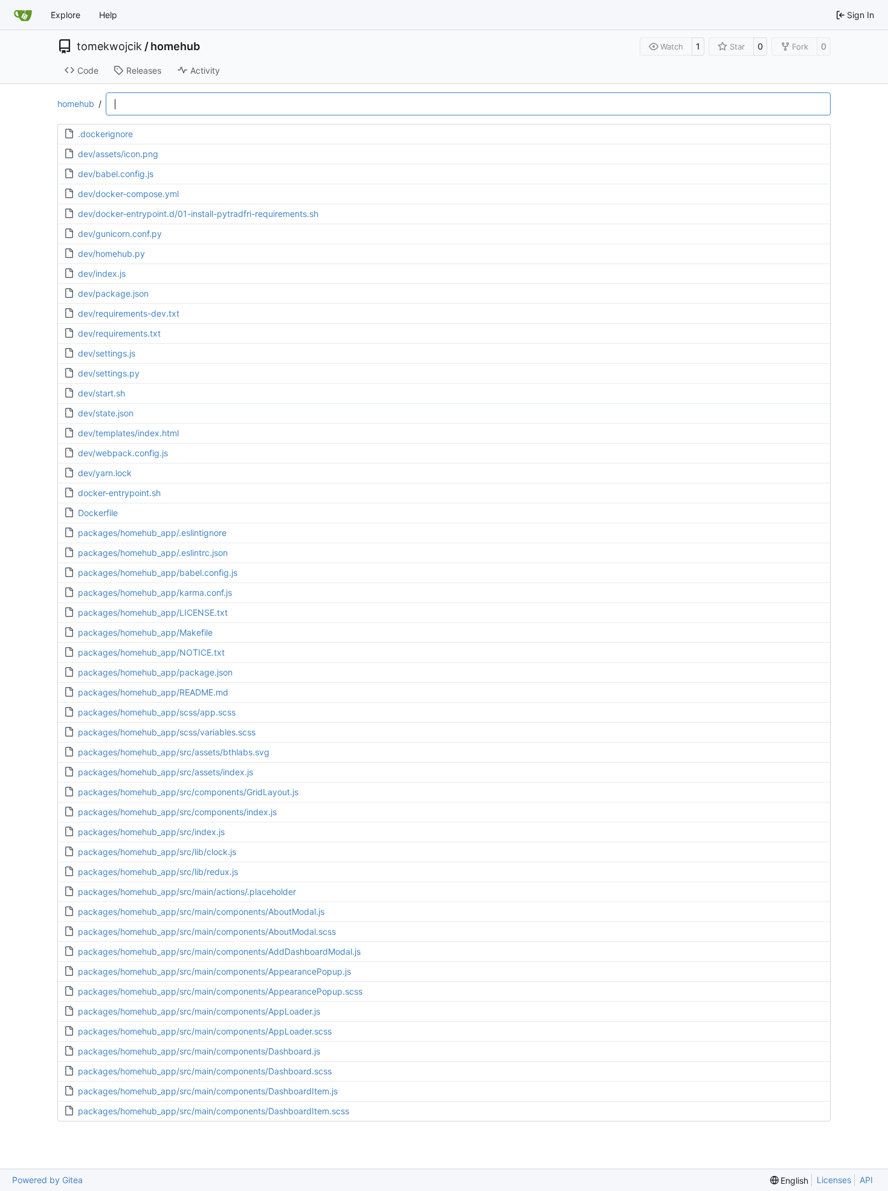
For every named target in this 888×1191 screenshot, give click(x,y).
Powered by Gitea (47, 1180)
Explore (65, 15)
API (866, 1180)
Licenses (834, 1180)
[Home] (23, 15)
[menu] (789, 1180)
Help (108, 15)
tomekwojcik (109, 46)
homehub (175, 46)
